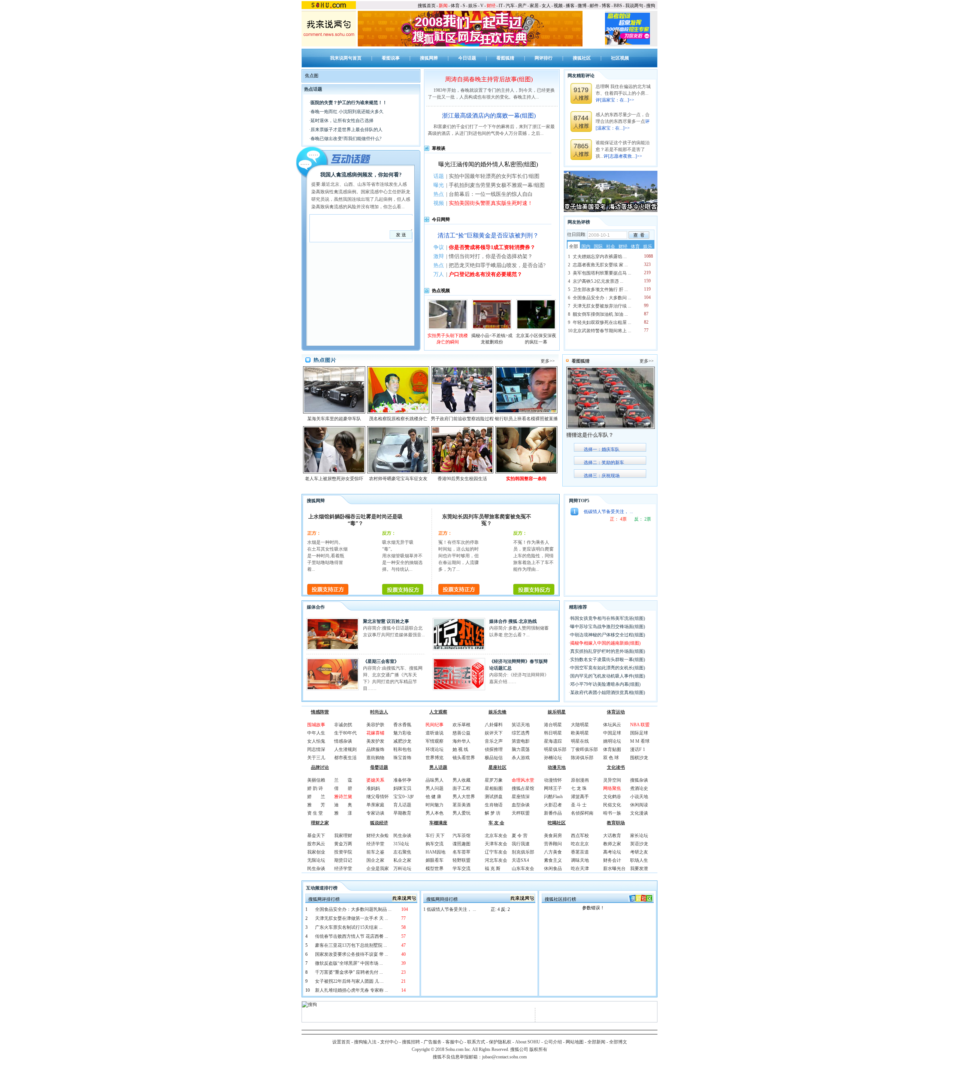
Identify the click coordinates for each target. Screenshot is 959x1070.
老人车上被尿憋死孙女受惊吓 (334, 478)
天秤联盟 (521, 813)
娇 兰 (316, 796)
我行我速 (521, 843)
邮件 (594, 5)
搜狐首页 (427, 5)
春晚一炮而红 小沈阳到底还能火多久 (347, 111)
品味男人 (435, 780)
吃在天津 (580, 868)
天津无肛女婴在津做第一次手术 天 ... (351, 918)
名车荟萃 (462, 852)
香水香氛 (402, 724)
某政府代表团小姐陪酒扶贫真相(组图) (607, 692)
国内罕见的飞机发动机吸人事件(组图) (607, 676)
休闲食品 (553, 868)
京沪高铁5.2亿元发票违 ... (598, 281)
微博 (582, 5)
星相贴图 (494, 788)
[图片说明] (639, 235)
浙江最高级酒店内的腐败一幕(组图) (489, 115)
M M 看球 (640, 741)
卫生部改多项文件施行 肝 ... (600, 289)
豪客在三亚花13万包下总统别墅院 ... (351, 945)
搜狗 (650, 5)
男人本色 (435, 813)
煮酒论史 (639, 788)
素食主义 (553, 860)
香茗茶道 (580, 852)
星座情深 (521, 796)
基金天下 (316, 835)
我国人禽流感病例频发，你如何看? (361, 175)
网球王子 (553, 788)
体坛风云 (612, 724)
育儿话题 (402, 804)
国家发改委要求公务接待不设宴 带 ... (351, 954)
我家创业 (316, 852)
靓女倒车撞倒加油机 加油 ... (600, 314)
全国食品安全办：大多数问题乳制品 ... (353, 909)
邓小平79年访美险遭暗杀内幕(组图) (605, 684)
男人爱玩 (462, 813)
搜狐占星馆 (523, 788)
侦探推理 (494, 749)
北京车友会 (496, 835)
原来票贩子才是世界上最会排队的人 (346, 129)
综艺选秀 (521, 733)
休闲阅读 (639, 804)
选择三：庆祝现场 (602, 475)
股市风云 (316, 843)
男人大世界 (464, 796)
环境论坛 (435, 749)
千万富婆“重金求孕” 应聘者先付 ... (349, 972)
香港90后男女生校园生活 (462, 478)
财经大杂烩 (377, 835)
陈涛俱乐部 (582, 757)
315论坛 (401, 843)
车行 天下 (435, 835)
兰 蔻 (343, 780)
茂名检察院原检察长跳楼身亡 (398, 418)
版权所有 (538, 1049)
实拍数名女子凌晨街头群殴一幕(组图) (607, 659)
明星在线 (580, 741)
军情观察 (435, 741)
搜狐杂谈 (639, 780)
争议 (438, 247)
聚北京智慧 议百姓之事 (386, 621)
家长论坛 (639, 835)
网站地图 (575, 1042)
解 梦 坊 (492, 813)
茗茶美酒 (462, 804)
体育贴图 (612, 749)
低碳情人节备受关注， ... (608, 511)
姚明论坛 (612, 741)
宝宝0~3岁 (403, 796)
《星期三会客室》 (381, 661)
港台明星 (553, 724)
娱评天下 (494, 733)
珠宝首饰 (402, 757)
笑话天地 (521, 724)
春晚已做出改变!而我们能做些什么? (346, 138)
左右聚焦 (402, 852)
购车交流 (435, 843)
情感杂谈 (343, 741)
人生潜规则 (345, 749)
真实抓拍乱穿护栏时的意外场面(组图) (607, 651)
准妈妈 (373, 788)
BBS (618, 5)
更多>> (548, 361)
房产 (522, 5)
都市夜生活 (345, 757)
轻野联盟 (462, 860)
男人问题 (435, 788)
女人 (546, 5)
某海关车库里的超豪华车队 (334, 418)
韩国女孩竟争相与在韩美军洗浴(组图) (607, 618)
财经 (491, 5)
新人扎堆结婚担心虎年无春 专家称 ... (351, 990)
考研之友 (639, 852)
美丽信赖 (316, 780)
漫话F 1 (637, 749)
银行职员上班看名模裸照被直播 (526, 418)
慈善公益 (462, 733)
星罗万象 (494, 780)
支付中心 (389, 1042)
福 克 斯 (492, 868)
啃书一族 (612, 813)
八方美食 (553, 852)
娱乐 (472, 5)
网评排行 (544, 58)
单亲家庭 (375, 804)
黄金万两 (343, 843)
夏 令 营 (519, 835)
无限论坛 (316, 860)
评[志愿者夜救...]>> (622, 156)
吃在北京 (580, 843)
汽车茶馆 (462, 835)
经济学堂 (343, 868)
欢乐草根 (462, 724)
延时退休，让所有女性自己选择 (342, 120)
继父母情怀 (377, 796)
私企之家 (402, 860)
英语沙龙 (639, 843)
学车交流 (462, 868)
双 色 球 (611, 757)
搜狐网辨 (429, 58)
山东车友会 (523, 868)
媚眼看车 (435, 860)
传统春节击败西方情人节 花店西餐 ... (351, 936)
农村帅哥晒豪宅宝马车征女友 (398, 478)
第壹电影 (521, 741)
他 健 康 (433, 796)
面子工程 (462, 788)
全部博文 (618, 1042)
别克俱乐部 (523, 852)
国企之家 (375, 860)
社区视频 (620, 58)
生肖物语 (494, 804)
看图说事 (391, 58)
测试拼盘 (494, 796)
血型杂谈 (521, 804)
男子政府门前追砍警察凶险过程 (462, 418)
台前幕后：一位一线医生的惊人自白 (491, 194)
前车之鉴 (375, 852)
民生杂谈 (316, 868)
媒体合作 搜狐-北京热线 (513, 621)
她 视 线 (460, 749)
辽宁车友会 (496, 852)
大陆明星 (580, 724)
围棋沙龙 (639, 757)
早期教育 (402, 813)
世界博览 (435, 757)
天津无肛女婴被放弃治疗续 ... (602, 306)
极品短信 (494, 757)
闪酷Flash (553, 796)
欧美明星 (580, 733)
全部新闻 (596, 1042)
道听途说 (435, 733)
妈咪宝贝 (402, 788)
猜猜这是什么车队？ (590, 435)
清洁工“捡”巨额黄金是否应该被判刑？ (488, 235)
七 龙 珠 (579, 788)
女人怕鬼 (316, 741)
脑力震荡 (521, 749)
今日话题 (467, 58)
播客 (570, 5)
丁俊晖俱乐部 (584, 749)
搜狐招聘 (411, 1042)
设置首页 (341, 1042)
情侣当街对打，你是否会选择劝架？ (491, 256)
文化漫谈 (639, 813)
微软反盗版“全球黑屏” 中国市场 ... (349, 963)
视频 (558, 5)
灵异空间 (612, 780)
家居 (534, 5)
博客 (606, 5)
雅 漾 (343, 813)
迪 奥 (343, 804)
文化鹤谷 (612, 796)
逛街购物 (375, 757)
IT (501, 5)
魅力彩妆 (402, 733)
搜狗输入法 (365, 1042)
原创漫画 (580, 780)
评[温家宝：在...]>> (615, 100)
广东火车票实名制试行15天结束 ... (348, 927)
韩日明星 (553, 733)
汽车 (510, 5)
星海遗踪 (553, 741)
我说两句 (634, 5)
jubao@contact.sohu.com (504, 1057)
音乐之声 (494, 741)
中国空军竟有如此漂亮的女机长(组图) (607, 667)
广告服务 (433, 1042)
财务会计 (612, 860)
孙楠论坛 (553, 757)
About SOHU (527, 1042)
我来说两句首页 (345, 58)
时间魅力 (435, 804)
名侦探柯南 (582, 813)
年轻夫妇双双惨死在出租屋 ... (602, 322)
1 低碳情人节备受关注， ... (449, 909)
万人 (438, 274)
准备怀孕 (402, 780)
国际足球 (639, 733)
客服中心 (454, 1042)
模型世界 (435, 868)
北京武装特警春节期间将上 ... (602, 330)
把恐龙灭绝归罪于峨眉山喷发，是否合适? (497, 265)
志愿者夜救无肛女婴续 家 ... (600, 264)
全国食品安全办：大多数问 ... (602, 297)
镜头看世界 (464, 757)
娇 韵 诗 (315, 788)
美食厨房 (553, 835)
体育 (455, 5)
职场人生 (639, 860)
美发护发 (375, 741)
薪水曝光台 (614, 868)
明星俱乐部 (555, 749)
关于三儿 (316, 757)
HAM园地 (435, 852)
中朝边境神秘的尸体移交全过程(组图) (607, 634)
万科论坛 (402, 868)
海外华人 (462, 741)
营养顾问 (553, 843)
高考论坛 (612, 852)
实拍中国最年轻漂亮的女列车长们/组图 (494, 176)
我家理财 (343, 835)
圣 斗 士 (579, 804)
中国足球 (612, 733)
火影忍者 (553, 804)
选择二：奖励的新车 (604, 462)
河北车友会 (496, 860)
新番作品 (553, 813)
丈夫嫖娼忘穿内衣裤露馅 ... (600, 256)
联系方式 (476, 1042)
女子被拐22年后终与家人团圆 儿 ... (349, 981)
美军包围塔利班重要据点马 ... (602, 273)
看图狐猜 (505, 58)
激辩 (438, 256)
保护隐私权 (500, 1042)
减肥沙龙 (402, 741)
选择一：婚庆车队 (602, 449)
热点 (438, 194)
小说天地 (639, 796)
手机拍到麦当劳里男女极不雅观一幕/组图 (497, 185)
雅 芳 (316, 804)
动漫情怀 (553, 780)
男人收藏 (462, 780)
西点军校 (580, 835)
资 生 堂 (315, 813)
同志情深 (316, 749)
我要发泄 (639, 868)
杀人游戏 (521, 757)
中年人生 (316, 733)
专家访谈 (375, 813)
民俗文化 (612, 804)
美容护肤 (375, 724)
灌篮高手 (580, 796)
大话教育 (612, 835)
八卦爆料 (494, 724)
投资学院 (343, 852)
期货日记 (343, 860)
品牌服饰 (375, 749)
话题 (438, 176)
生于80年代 (345, 733)
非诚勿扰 (343, 724)
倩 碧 (343, 788)
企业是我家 (377, 868)
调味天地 (580, 860)
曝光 (438, 185)
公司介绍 (553, 1042)
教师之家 (612, 843)
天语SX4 (520, 860)
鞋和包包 (402, 749)
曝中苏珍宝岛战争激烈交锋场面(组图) (607, 626)
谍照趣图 (462, 843)
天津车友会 (496, 843)
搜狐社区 (582, 58)
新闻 (443, 5)
